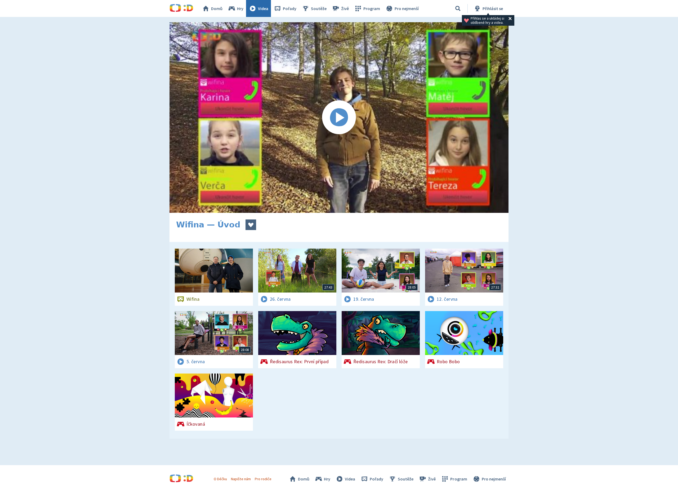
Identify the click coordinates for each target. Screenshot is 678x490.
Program (371, 8)
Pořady (289, 8)
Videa (263, 8)
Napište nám (241, 478)
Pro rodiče (263, 478)
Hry (240, 8)
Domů (216, 8)
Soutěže (319, 8)
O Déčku (220, 478)
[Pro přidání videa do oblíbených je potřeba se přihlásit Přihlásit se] (251, 224)
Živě (345, 8)
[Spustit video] (339, 117)
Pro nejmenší (407, 8)
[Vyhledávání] (457, 8)
